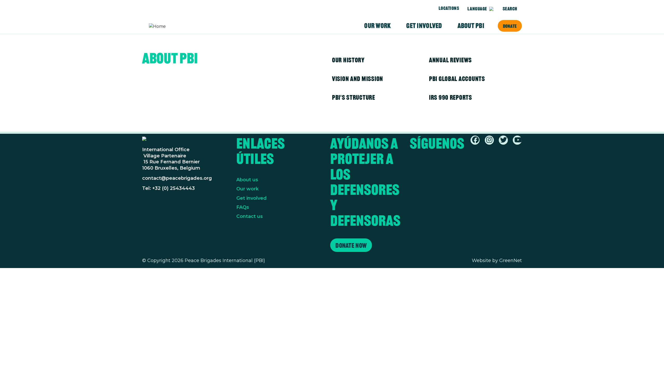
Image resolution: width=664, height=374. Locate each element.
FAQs (242, 207)
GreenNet (510, 260)
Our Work (377, 25)
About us (247, 180)
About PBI (471, 25)
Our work (247, 189)
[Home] (169, 26)
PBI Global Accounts (457, 79)
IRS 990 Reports (450, 97)
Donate (510, 26)
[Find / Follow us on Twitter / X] (503, 140)
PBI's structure (353, 97)
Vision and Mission (357, 79)
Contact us (249, 216)
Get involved (424, 25)
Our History (348, 60)
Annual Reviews (450, 60)
